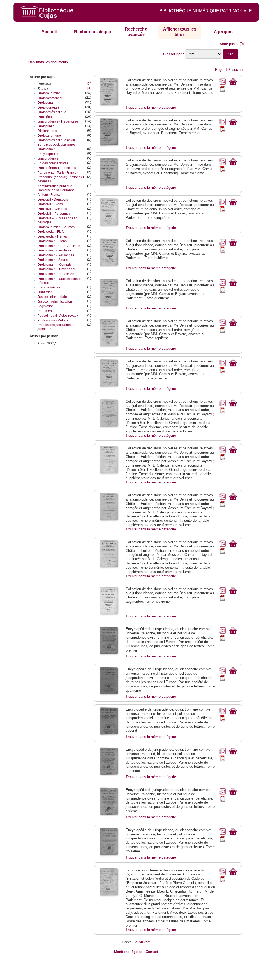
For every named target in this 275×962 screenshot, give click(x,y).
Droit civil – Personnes (54, 214)
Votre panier (229, 44)
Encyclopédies (48, 154)
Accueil (49, 31)
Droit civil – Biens (50, 204)
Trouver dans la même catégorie (151, 107)
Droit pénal (46, 103)
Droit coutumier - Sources (56, 227)
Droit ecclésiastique (52, 112)
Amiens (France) (50, 195)
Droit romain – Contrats (54, 265)
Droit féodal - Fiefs (51, 232)
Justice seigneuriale (52, 297)
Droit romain (47, 149)
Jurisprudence (48, 158)
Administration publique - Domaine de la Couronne (56, 188)
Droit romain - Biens (52, 241)
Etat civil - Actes (49, 287)
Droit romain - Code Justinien (59, 246)
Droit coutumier (49, 93)
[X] (89, 84)
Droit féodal (46, 117)
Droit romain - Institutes (54, 250)
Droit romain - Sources (54, 260)
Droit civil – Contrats (52, 209)
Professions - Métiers (53, 320)
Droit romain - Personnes (56, 255)
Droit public (46, 126)
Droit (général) (48, 107)
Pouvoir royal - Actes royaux (58, 315)
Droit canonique (49, 136)
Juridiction (45, 292)
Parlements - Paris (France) (58, 173)
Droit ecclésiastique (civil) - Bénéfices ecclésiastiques (57, 142)
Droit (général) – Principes (57, 168)
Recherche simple (92, 31)
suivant (238, 70)
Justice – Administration (55, 302)
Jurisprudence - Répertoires (58, 121)
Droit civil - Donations (53, 199)
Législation (46, 306)
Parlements (46, 311)
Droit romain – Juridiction (56, 274)
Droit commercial (50, 98)
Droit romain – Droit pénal (56, 269)
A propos (223, 31)
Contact (152, 952)
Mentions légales (128, 952)
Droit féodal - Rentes (53, 236)
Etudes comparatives (53, 163)
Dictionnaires (47, 131)
